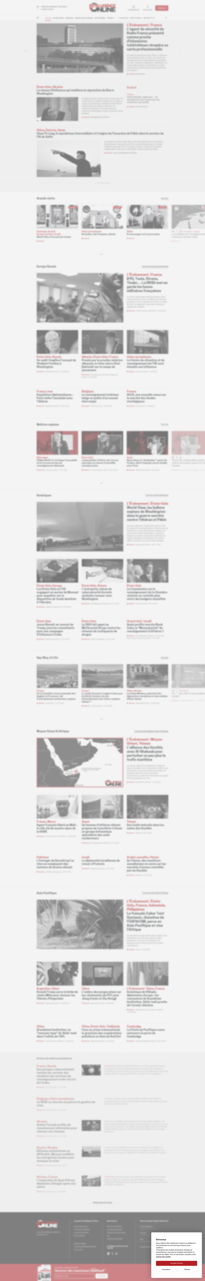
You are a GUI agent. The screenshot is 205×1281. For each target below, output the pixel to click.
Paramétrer (166, 1269)
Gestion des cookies (163, 1257)
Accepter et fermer (176, 1263)
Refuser (187, 1269)
